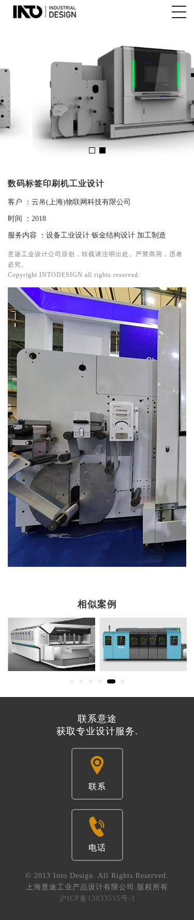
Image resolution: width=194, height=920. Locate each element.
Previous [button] (14, 93)
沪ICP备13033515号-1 (97, 898)
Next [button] (179, 93)
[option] (97, 93)
